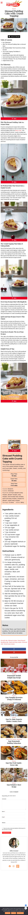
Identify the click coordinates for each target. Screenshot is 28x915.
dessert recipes (13, 640)
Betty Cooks (18, 130)
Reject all (13, 913)
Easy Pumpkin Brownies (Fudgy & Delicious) (14, 698)
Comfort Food (9, 739)
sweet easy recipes (9, 644)
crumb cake (4, 640)
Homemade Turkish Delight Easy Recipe (14, 676)
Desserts (14, 8)
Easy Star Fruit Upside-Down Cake (14, 764)
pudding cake (4, 642)
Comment (4, 798)
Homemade (19, 739)
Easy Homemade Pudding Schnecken (14, 742)
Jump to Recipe (15, 36)
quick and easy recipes (16, 642)
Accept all (8, 913)
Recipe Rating (5, 795)
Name (3, 811)
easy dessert (21, 640)
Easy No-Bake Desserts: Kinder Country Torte (14, 720)
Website (3, 822)
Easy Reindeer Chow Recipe (14, 786)
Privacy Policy (20, 913)
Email (3, 817)
